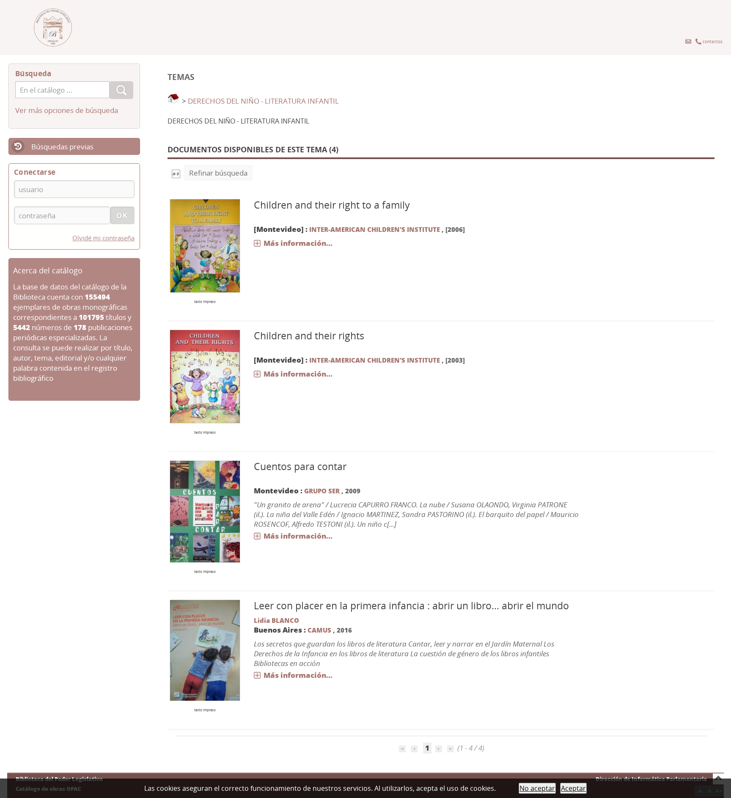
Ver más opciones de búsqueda (66, 110)
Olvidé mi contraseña (103, 238)
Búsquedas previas (62, 146)
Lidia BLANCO (276, 620)
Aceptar (573, 788)
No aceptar (537, 788)
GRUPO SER (322, 491)
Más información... (298, 243)
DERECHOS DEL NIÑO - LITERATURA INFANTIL (263, 101)
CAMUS (320, 630)
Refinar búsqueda (218, 173)
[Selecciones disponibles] (176, 173)
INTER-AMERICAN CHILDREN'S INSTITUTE (374, 229)
